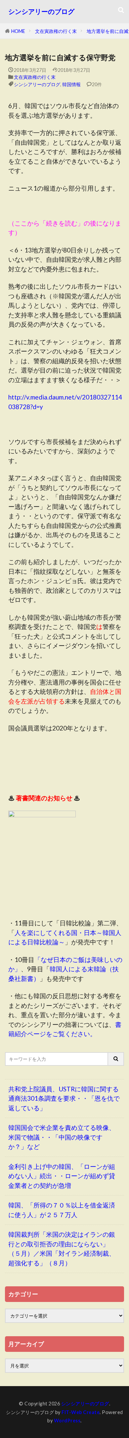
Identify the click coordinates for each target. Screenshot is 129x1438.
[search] (116, 1059)
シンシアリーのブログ (41, 11)
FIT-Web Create (81, 1412)
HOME (18, 31)
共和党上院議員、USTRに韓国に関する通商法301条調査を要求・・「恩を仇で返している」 (64, 1098)
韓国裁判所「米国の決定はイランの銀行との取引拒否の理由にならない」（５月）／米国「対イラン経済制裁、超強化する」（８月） (61, 1248)
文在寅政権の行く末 (56, 31)
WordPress (67, 1420)
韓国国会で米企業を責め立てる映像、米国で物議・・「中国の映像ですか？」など (61, 1137)
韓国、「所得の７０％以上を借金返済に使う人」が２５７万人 (61, 1209)
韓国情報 (71, 84)
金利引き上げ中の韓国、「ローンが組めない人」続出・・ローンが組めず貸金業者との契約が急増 (61, 1176)
